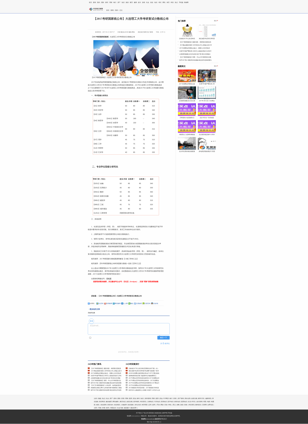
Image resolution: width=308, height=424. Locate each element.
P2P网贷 (166, 398)
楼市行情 (201, 398)
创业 (151, 2)
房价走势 (187, 398)
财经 (106, 2)
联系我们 (151, 413)
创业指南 (130, 405)
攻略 (178, 405)
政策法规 (194, 398)
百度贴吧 (139, 303)
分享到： (93, 303)
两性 (164, 2)
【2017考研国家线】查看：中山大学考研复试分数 (195, 57)
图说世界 (133, 408)
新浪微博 (109, 303)
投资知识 (164, 401)
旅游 (127, 2)
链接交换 (158, 413)
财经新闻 (148, 398)
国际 (102, 2)
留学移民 (136, 401)
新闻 (94, 2)
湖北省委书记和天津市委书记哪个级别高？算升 (144, 371)
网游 (162, 405)
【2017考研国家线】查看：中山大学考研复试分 (106, 380)
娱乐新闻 (199, 401)
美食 (185, 405)
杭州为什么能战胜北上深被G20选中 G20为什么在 (144, 390)
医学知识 (170, 401)
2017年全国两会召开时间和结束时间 (140, 385)
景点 (174, 405)
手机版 (181, 2)
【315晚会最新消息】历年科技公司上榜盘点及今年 (195, 45)
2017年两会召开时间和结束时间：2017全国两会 (144, 380)
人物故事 (124, 405)
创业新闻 (103, 405)
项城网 (186, 2)
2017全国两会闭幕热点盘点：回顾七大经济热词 (106, 373)
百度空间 (147, 303)
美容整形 (102, 401)
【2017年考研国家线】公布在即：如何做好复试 (106, 385)
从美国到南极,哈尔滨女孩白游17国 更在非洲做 (105, 378)
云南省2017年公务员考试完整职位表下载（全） (144, 368)
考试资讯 (143, 401)
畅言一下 (163, 338)
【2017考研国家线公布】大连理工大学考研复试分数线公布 (120, 296)
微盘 (99, 398)
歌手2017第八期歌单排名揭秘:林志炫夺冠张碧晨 (106, 383)
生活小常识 (191, 401)
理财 (110, 2)
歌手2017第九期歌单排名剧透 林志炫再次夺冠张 (106, 390)
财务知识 (177, 401)
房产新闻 (181, 398)
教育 (131, 2)
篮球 (153, 405)
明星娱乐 (113, 408)
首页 (90, 2)
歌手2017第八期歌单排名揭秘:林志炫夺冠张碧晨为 (195, 60)
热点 (176, 2)
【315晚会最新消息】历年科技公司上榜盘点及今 (106, 371)
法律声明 (164, 413)
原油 (134, 398)
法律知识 (150, 401)
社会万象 (120, 408)
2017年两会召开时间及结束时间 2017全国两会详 (144, 378)
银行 (114, 2)
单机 (169, 405)
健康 (135, 2)
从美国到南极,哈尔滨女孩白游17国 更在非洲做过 (194, 54)
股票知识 (184, 401)
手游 (158, 405)
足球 (149, 405)
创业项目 (117, 405)
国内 (98, 2)
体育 (168, 2)
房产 (119, 2)
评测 (103, 408)
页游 (165, 405)
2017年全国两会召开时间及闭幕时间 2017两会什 (144, 383)
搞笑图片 (127, 408)
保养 (107, 408)
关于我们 (139, 413)
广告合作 (145, 413)
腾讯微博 (118, 303)
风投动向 (110, 405)
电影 (208, 401)
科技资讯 (192, 405)
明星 (204, 401)
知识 (123, 2)
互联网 (204, 405)
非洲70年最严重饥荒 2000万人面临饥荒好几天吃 (106, 376)
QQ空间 (100, 303)
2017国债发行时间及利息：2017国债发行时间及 (144, 388)
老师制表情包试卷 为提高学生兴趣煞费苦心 (142, 376)
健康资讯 (208, 398)
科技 (172, 2)
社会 (147, 2)
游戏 (143, 2)
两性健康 (115, 401)
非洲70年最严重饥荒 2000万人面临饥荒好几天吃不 (195, 51)
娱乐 (139, 2)
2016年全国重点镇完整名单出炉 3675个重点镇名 (144, 373)
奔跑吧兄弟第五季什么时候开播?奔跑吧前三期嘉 (106, 388)
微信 (131, 303)
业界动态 (210, 405)
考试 (159, 2)
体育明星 (145, 405)
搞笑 (97, 405)
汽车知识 (157, 401)
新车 (95, 408)
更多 (215, 21)
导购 (99, 408)
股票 (130, 398)
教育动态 (123, 401)
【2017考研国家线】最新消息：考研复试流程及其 (195, 42)
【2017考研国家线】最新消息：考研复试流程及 (106, 368)
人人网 (125, 303)
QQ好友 (155, 303)
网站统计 (164, 419)
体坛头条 (138, 405)
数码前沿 (198, 405)
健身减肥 (109, 401)
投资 (122, 398)
